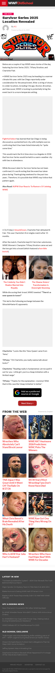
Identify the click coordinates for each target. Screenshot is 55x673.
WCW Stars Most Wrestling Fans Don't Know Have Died (40, 482)
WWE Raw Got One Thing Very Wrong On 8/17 (40, 521)
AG (15, 26)
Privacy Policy (16, 665)
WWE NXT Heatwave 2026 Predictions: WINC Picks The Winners (40, 446)
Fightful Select (9, 138)
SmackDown (20, 230)
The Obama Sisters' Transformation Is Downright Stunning (41, 285)
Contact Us (40, 665)
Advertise (29, 665)
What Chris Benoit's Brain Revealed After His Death (13, 521)
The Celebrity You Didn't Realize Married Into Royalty (14, 285)
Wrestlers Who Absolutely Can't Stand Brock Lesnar (12, 444)
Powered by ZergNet (45, 412)
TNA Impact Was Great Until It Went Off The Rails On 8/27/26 (12, 484)
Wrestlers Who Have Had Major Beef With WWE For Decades (40, 557)
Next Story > (27, 403)
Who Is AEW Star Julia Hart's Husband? (14, 555)
